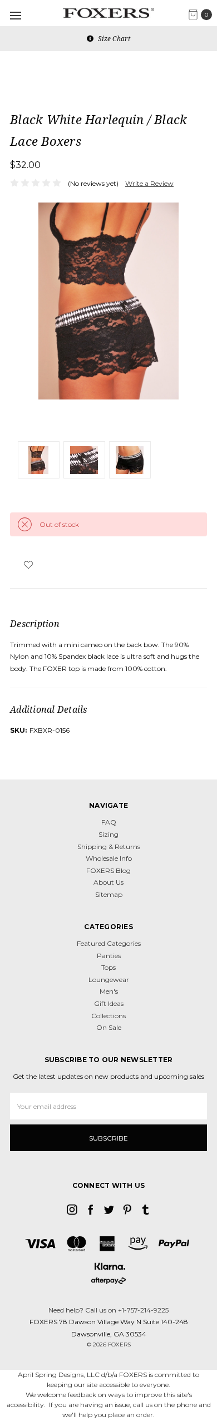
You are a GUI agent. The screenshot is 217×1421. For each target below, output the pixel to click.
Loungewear (108, 979)
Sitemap (108, 894)
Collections (108, 1016)
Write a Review (149, 183)
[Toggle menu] (15, 15)
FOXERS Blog (108, 870)
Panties (109, 955)
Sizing (108, 834)
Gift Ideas (109, 1003)
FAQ (108, 822)
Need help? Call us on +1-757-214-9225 (108, 1310)
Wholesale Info (109, 858)
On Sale (108, 1027)
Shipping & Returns (108, 846)
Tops (108, 967)
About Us (108, 882)
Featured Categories (109, 943)
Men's (109, 991)
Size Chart (113, 38)
